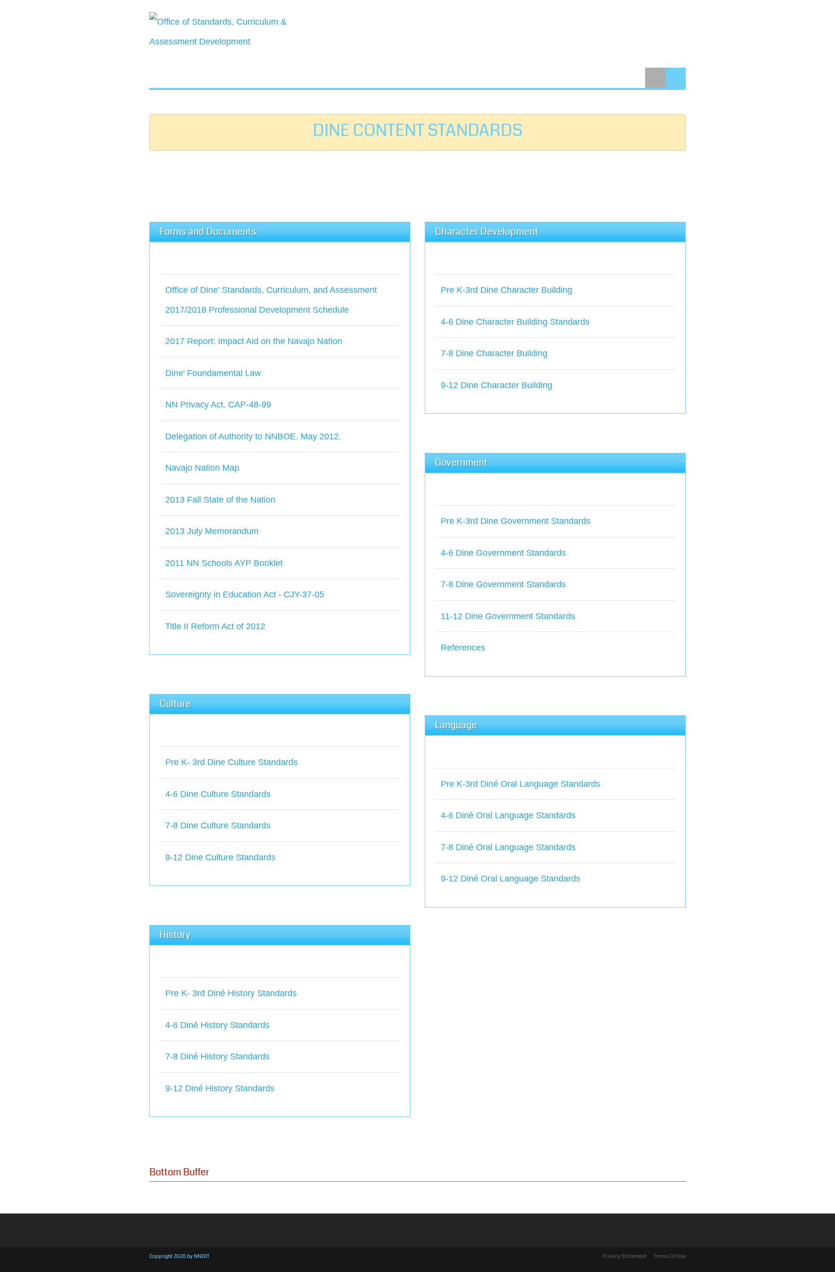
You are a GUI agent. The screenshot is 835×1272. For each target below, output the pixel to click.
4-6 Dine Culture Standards (218, 794)
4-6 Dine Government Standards (503, 553)
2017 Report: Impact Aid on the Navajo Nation (253, 341)
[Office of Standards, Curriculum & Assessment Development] (221, 31)
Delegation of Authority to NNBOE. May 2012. (253, 436)
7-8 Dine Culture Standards (218, 825)
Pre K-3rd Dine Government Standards (515, 521)
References (463, 647)
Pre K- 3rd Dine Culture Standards (231, 762)
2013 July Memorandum (212, 531)
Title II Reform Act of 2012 (215, 626)
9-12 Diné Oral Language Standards (510, 878)
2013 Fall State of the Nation (220, 500)
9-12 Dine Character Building (496, 385)
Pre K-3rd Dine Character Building (506, 290)
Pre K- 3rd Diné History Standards (231, 993)
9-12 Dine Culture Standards (220, 857)
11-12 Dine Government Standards (508, 616)
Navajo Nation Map (202, 468)
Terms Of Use (670, 1256)
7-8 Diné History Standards (217, 1056)
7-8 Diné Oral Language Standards (508, 847)
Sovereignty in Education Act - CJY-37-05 (244, 594)
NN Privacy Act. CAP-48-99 (218, 404)
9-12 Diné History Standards (219, 1088)
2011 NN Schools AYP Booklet (224, 563)
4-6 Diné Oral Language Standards (508, 815)
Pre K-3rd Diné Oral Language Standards (520, 784)
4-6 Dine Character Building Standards (515, 322)
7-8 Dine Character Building (494, 353)
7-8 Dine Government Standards (503, 584)
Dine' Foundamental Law (213, 373)
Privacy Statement (625, 1256)
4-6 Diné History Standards (217, 1025)
